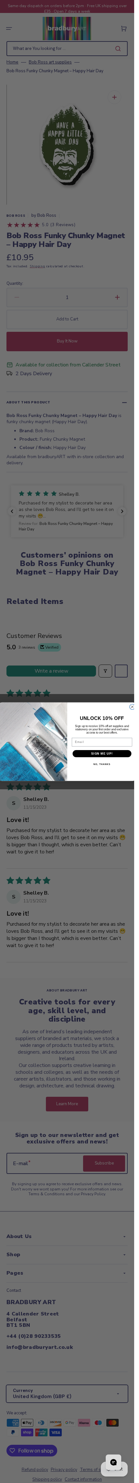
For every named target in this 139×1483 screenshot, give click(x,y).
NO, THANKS (101, 764)
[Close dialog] (132, 707)
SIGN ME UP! (102, 753)
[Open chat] (113, 1462)
